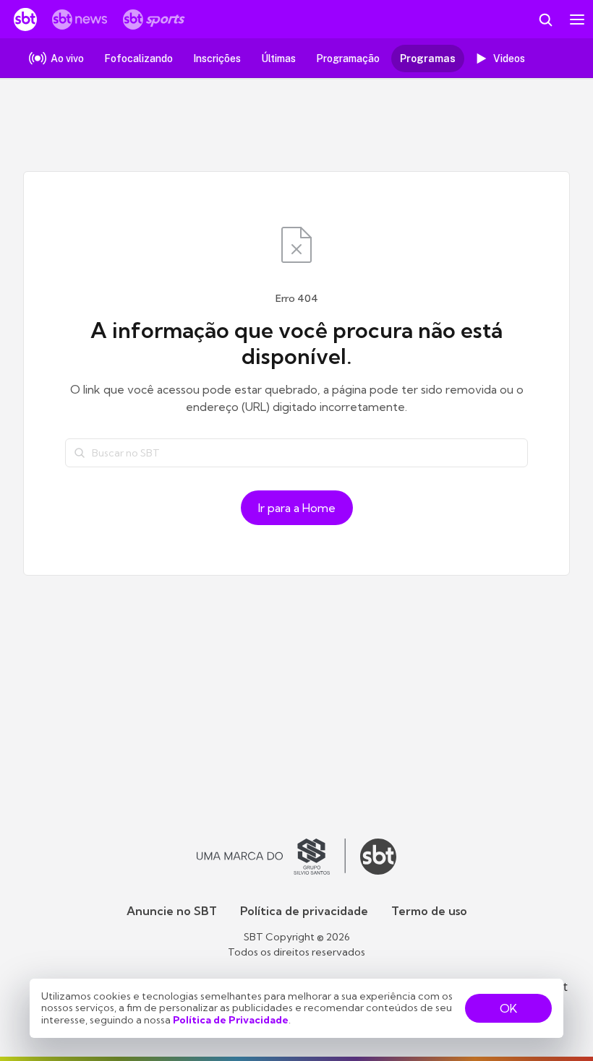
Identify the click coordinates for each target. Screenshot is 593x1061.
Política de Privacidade (231, 1019)
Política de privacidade (304, 911)
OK (508, 1008)
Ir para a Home (297, 508)
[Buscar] (79, 453)
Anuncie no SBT (172, 911)
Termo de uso (429, 911)
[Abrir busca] (545, 19)
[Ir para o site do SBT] (378, 857)
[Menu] (577, 19)
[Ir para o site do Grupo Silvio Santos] (271, 857)
